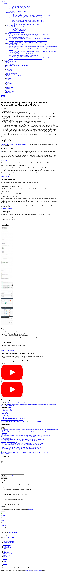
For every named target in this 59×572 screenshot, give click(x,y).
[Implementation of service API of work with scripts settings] (7, 280)
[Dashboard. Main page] (7, 306)
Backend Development (21, 404)
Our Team (5, 556)
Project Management (8, 547)
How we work (6, 555)
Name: (2, 459)
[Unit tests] (7, 235)
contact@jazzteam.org (9, 537)
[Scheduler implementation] (7, 244)
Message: (3, 462)
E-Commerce (10, 144)
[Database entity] (7, 253)
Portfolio (5, 144)
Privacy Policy (10, 475)
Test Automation (7, 543)
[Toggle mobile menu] (1, 99)
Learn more (30, 509)
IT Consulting (6, 546)
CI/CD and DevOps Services (10, 548)
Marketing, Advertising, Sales (21, 144)
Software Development (8, 541)
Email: (2, 461)
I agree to (7, 475)
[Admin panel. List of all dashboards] (7, 324)
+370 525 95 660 (13, 532)
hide (9, 407)
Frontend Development (31, 404)
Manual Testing (7, 545)
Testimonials (6, 552)
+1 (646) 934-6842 (11, 535)
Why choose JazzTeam (8, 553)
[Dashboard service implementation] (7, 262)
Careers (5, 559)
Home (2, 144)
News (4, 557)
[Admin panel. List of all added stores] (7, 315)
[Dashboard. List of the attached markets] (7, 297)
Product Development (11, 404)
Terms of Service (38, 570)
